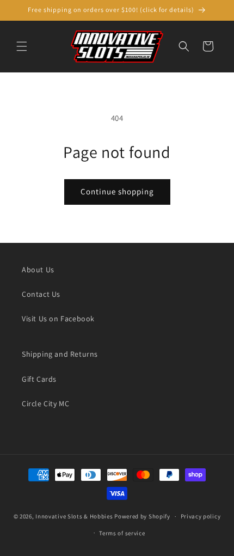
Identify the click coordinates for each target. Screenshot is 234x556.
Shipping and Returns (60, 354)
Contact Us (41, 294)
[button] (22, 46)
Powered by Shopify (142, 516)
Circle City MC (45, 403)
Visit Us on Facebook (58, 318)
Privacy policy (201, 516)
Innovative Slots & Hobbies (74, 516)
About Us (38, 269)
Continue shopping (117, 191)
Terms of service (122, 533)
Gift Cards (39, 379)
